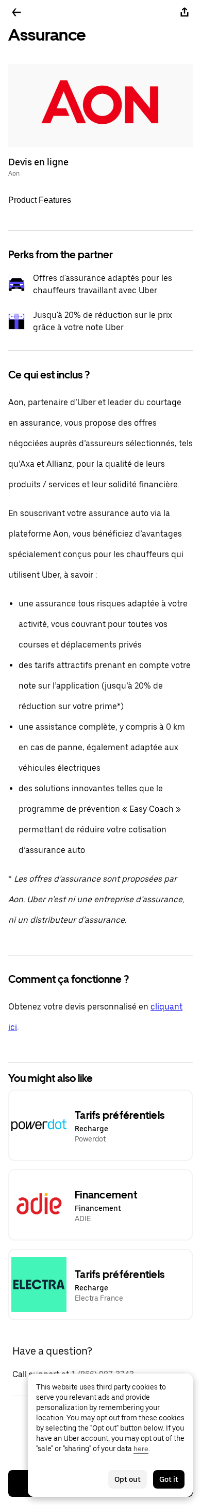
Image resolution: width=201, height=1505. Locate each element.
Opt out (127, 1479)
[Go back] (16, 12)
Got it (168, 1479)
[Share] (184, 12)
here (140, 1448)
